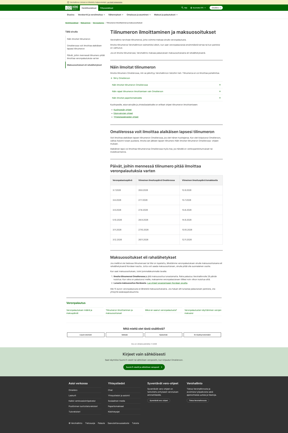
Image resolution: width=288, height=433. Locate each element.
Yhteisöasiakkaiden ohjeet (126, 117)
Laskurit (72, 395)
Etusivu (69, 14)
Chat (110, 390)
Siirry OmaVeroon (121, 78)
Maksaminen (86, 23)
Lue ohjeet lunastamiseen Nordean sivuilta (167, 283)
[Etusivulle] (71, 7)
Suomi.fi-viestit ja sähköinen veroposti (142, 367)
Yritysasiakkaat (106, 8)
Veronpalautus (98, 23)
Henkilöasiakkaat (89, 8)
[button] (91, 15)
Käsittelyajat (114, 412)
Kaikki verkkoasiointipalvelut (82, 401)
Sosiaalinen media (116, 401)
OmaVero (73, 390)
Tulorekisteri (74, 412)
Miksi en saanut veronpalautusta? (161, 310)
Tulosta (135, 423)
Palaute (101, 423)
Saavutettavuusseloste (118, 423)
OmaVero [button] (215, 8)
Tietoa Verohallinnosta (198, 400)
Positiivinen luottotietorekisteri (83, 406)
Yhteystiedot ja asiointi (119, 395)
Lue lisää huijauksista (114, 2)
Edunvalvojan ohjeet (123, 113)
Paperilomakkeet (116, 406)
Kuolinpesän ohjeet (123, 110)
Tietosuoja (90, 423)
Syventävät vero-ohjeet (159, 400)
